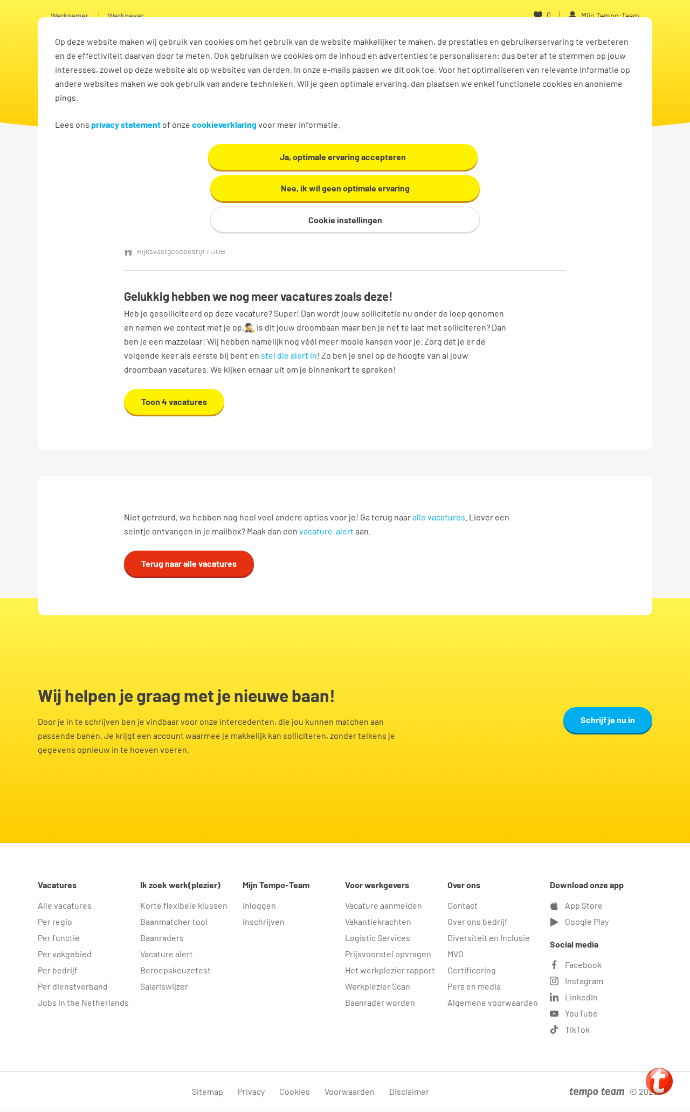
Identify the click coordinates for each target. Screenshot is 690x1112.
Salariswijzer (164, 986)
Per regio (55, 921)
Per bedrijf (58, 970)
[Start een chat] (659, 1081)
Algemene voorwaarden (492, 1002)
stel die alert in (289, 355)
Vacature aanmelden (383, 905)
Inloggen (259, 905)
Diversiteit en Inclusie (488, 937)
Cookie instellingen (345, 220)
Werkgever (126, 15)
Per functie (59, 937)
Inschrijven (264, 921)
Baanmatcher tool (174, 921)
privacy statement (126, 124)
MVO (455, 954)
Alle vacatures (65, 905)
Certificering (471, 970)
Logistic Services (377, 937)
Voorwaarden (350, 1091)
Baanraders (162, 937)
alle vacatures (438, 517)
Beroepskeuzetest (175, 970)
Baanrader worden (380, 1002)
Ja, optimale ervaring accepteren (343, 157)
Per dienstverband (73, 986)
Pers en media (474, 986)
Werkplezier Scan (377, 986)
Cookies (294, 1091)
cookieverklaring (224, 124)
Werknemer (69, 15)
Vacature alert (166, 954)
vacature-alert (326, 531)
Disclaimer (409, 1091)
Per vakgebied (65, 954)
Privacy (251, 1091)
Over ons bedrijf (477, 921)
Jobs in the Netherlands (83, 1002)
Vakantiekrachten (378, 921)
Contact (462, 905)
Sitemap (207, 1091)
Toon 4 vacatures (174, 401)
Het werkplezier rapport (390, 970)
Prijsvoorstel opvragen (388, 954)
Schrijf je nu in (608, 720)
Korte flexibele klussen (183, 905)
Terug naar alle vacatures (189, 563)
